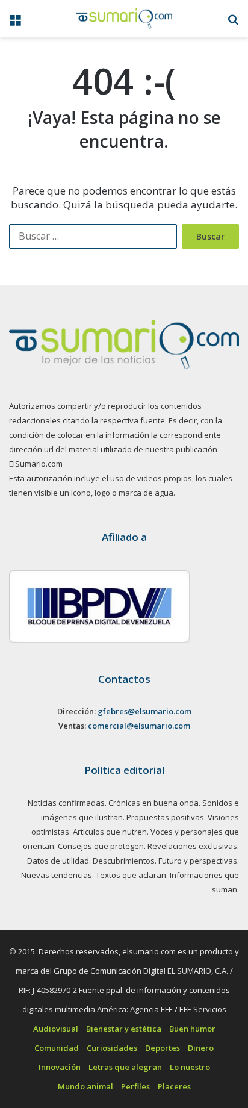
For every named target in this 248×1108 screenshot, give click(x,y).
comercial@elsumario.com (139, 725)
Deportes (162, 1047)
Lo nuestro (190, 1067)
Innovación (60, 1067)
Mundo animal (85, 1086)
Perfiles (135, 1086)
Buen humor (192, 1028)
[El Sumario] (124, 18)
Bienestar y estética (123, 1028)
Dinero (201, 1047)
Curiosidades (112, 1047)
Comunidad (56, 1047)
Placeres (174, 1086)
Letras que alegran (125, 1067)
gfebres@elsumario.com (144, 711)
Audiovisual (55, 1028)
